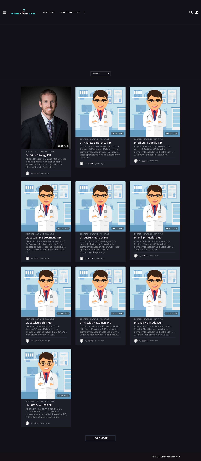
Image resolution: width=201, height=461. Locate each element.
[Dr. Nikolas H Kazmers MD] (100, 292)
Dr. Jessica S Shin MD (39, 323)
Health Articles (70, 12)
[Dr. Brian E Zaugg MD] (46, 118)
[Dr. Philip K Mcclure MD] (155, 206)
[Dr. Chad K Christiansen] (155, 292)
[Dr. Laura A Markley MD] (100, 206)
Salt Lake (39, 151)
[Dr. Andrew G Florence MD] (100, 112)
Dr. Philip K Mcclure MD (148, 238)
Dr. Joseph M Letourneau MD (43, 238)
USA (47, 151)
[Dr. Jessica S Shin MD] (46, 292)
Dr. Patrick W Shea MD (39, 405)
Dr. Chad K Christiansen (148, 323)
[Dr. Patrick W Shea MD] (46, 374)
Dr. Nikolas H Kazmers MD (95, 323)
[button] (4, 12)
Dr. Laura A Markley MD (94, 238)
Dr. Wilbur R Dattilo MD (148, 143)
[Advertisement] (100, 45)
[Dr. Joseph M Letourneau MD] (46, 206)
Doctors (48, 12)
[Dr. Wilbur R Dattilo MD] (155, 112)
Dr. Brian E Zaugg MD (38, 155)
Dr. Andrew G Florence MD (95, 143)
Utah (52, 151)
